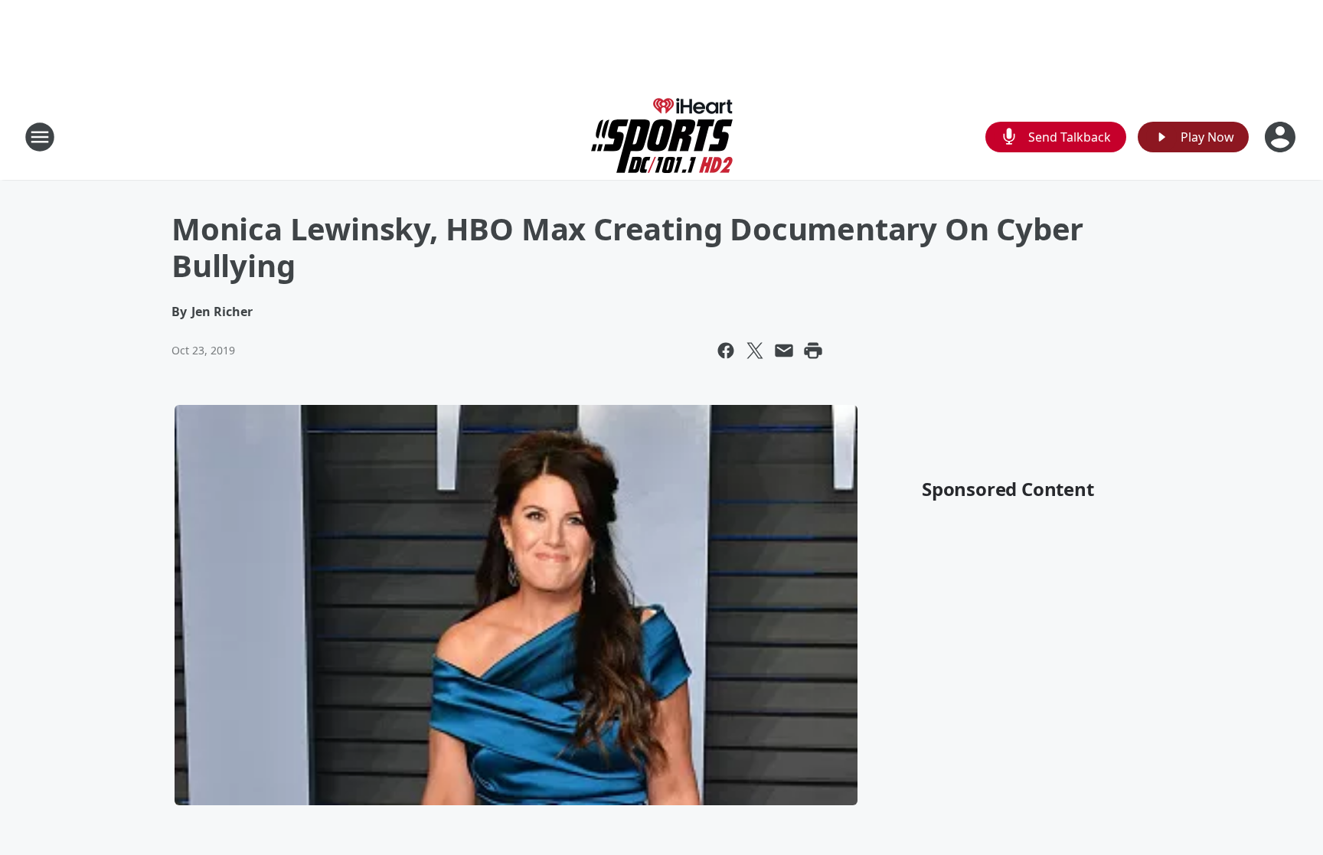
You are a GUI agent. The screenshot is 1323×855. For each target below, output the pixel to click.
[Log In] (1281, 137)
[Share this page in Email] (784, 350)
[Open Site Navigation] (39, 137)
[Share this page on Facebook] (726, 350)
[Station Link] (662, 136)
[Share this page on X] (755, 350)
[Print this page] (813, 350)
